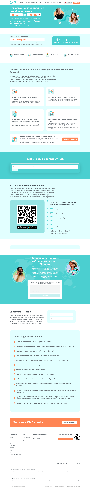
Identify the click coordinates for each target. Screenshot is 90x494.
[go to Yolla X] (64, 463)
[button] (68, 3)
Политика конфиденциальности (73, 486)
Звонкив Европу (13, 471)
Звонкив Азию (27, 471)
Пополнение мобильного (31, 2)
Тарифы (11, 437)
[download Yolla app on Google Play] (32, 227)
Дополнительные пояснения (26, 441)
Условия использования (59, 486)
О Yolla (11, 450)
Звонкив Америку (56, 471)
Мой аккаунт (77, 2)
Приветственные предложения (13, 441)
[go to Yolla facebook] (58, 463)
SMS (10, 443)
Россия (15, 170)
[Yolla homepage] (14, 2)
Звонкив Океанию (71, 471)
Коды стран (12, 445)
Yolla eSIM (12, 447)
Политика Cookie (48, 486)
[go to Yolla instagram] (61, 463)
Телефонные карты (14, 449)
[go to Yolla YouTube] (67, 463)
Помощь (59, 2)
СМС (40, 2)
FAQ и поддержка (26, 437)
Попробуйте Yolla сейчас (70, 139)
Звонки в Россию (36, 438)
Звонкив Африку (41, 471)
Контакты (25, 439)
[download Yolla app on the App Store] (22, 227)
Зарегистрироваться (69, 422)
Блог (54, 2)
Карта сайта (12, 459)
